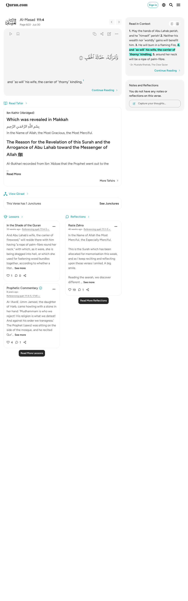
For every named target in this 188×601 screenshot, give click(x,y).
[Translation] (177, 23)
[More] (116, 34)
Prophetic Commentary (22, 288)
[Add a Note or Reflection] (109, 34)
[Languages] (163, 5)
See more (20, 268)
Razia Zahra (76, 225)
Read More (14, 174)
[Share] (102, 34)
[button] (111, 57)
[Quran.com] (17, 5)
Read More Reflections (93, 300)
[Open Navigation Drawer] (178, 5)
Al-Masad (27, 19)
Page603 (25, 24)
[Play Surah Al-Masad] (10, 34)
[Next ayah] (119, 22)
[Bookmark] (18, 34)
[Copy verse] (94, 34)
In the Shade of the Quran (24, 225)
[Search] (171, 5)
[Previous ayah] (112, 22)
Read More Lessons (32, 353)
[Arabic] (172, 23)
